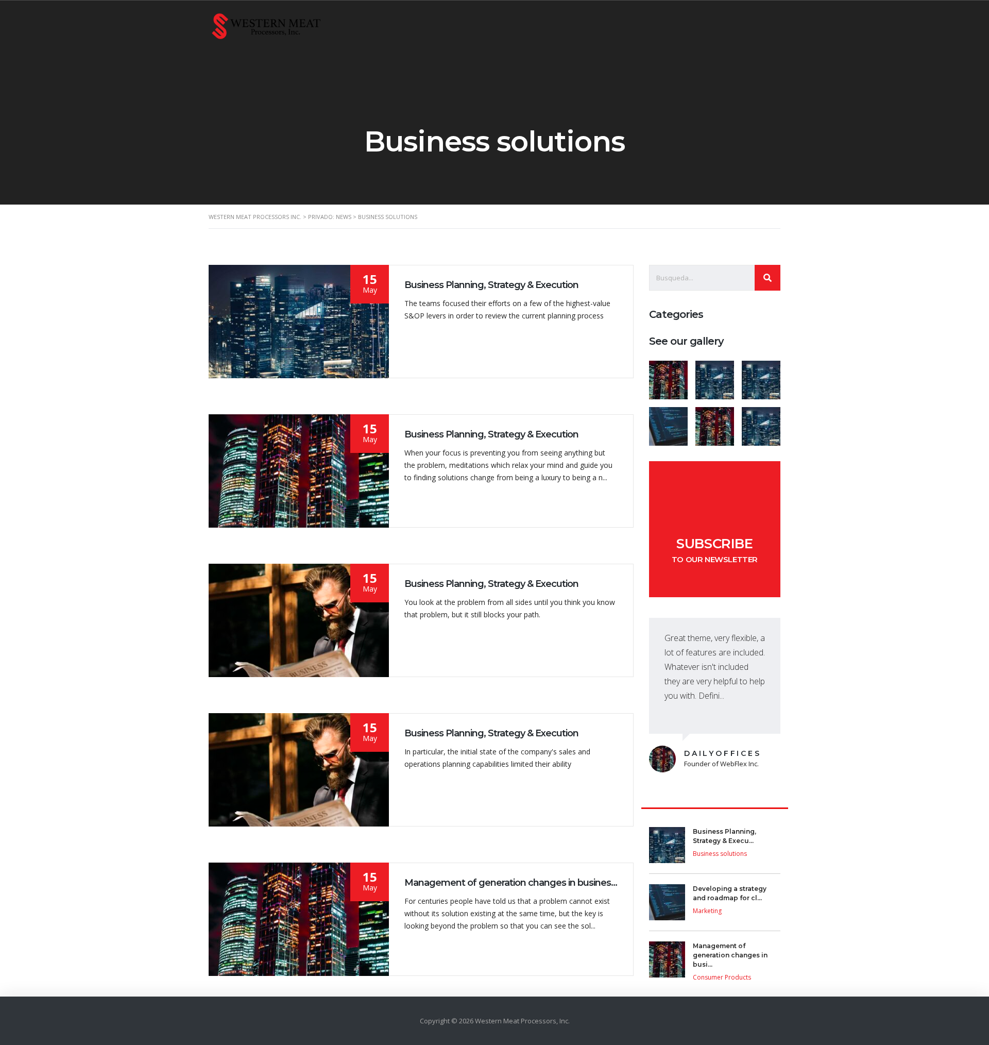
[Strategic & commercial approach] (761, 376)
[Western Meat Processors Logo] (266, 25)
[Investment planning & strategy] (668, 376)
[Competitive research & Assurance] (714, 422)
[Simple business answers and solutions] (668, 422)
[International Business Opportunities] (714, 376)
